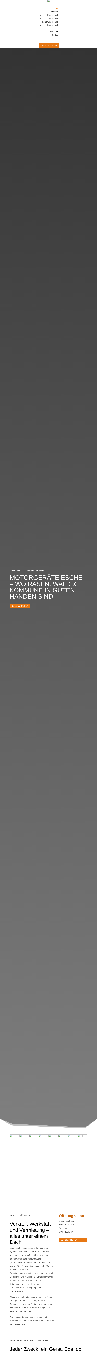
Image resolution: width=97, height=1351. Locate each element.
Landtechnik (52, 25)
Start (56, 8)
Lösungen (53, 12)
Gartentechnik (52, 18)
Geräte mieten (49, 46)
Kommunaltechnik (50, 22)
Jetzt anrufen (69, 1240)
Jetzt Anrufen (20, 606)
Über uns (54, 31)
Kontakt (55, 35)
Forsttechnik (52, 15)
